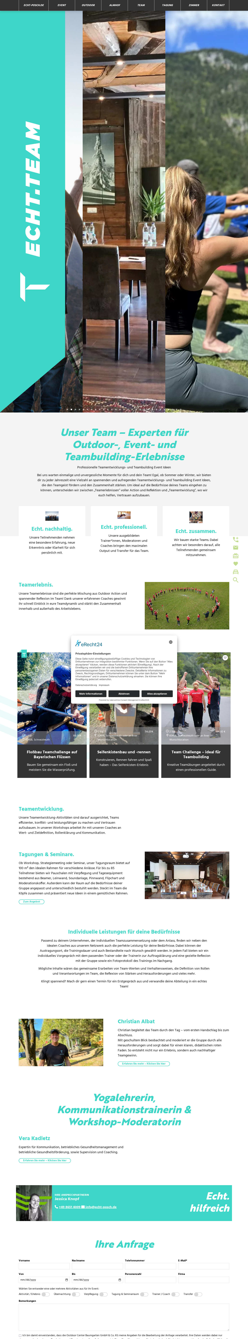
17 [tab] (132, 409)
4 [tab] (79, 409)
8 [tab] (95, 409)
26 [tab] (168, 409)
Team (141, 5)
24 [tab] (160, 409)
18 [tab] (136, 409)
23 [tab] (156, 409)
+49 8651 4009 (69, 1207)
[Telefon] (233, 539)
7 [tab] (91, 409)
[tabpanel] (41, 212)
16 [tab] (128, 409)
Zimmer (194, 5)
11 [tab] (107, 409)
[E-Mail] (233, 547)
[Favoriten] (233, 563)
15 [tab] (124, 409)
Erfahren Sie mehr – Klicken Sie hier (144, 1064)
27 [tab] (172, 409)
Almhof (114, 5)
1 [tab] (67, 409)
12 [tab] (112, 409)
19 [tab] (140, 409)
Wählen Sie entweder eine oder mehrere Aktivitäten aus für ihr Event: (59, 1289)
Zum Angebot (31, 902)
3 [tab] (75, 409)
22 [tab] (152, 409)
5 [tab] (83, 409)
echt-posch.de (34, 5)
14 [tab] (120, 409)
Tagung (167, 5)
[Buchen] (233, 572)
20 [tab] (144, 409)
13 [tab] (116, 409)
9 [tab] (99, 409)
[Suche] (233, 580)
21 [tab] (148, 409)
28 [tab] (176, 409)
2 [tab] (71, 409)
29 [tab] (180, 409)
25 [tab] (164, 409)
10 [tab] (103, 409)
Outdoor (88, 5)
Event (62, 5)
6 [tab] (87, 409)
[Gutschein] (233, 555)
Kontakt (218, 5)
